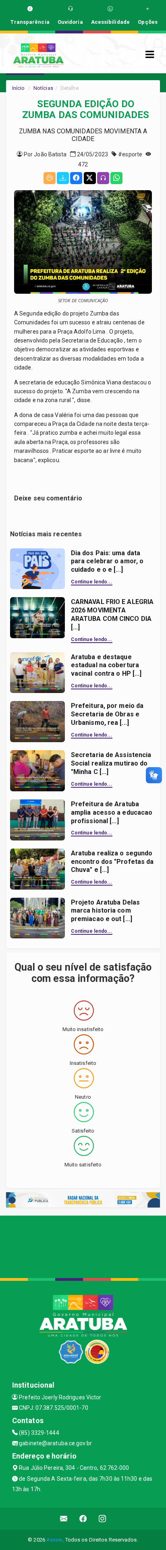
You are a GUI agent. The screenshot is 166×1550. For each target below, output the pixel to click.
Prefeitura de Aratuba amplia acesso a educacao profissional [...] (111, 812)
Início (18, 88)
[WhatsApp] (116, 178)
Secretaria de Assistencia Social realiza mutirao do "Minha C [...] (111, 763)
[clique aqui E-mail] (64, 1519)
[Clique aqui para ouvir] (103, 178)
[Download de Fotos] (63, 178)
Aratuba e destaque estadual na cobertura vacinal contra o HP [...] (106, 665)
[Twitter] (90, 178)
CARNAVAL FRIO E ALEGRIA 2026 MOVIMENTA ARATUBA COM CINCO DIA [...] (112, 614)
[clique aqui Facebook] (83, 1519)
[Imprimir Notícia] (50, 178)
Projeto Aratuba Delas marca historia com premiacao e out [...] (105, 910)
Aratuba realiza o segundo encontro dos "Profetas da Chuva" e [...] (112, 861)
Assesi (54, 1540)
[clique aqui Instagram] (102, 1519)
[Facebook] (76, 178)
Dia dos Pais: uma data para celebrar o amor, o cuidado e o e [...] (107, 561)
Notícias (43, 88)
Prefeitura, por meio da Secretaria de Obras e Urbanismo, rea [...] (107, 714)
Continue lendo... (91, 582)
